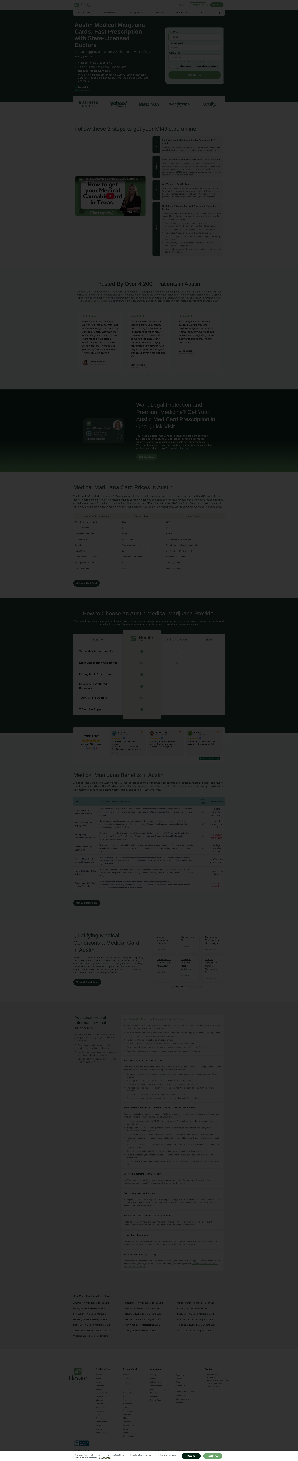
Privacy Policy (104, 1457)
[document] (149, 730)
